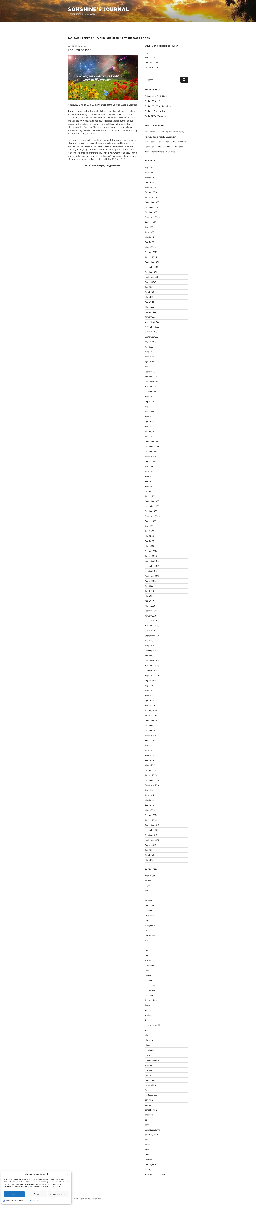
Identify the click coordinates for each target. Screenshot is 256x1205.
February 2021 (151, 491)
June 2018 (149, 646)
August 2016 (150, 680)
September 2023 (152, 337)
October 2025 (151, 212)
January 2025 (151, 257)
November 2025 (152, 207)
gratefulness (150, 965)
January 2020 (151, 556)
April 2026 (149, 182)
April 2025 (149, 242)
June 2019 (149, 591)
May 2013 (149, 860)
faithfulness (150, 930)
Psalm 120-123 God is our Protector (160, 106)
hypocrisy (149, 995)
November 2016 (152, 666)
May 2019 (149, 596)
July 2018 (149, 641)
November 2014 (152, 780)
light (147, 1020)
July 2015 (149, 745)
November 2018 (152, 626)
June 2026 (149, 172)
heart (147, 970)
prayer (147, 1055)
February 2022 (151, 431)
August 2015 (150, 740)
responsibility (150, 1085)
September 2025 (152, 217)
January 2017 (150, 656)
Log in (147, 52)
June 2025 (149, 232)
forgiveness (150, 935)
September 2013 (152, 840)
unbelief (148, 1159)
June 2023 (149, 352)
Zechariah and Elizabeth (155, 1174)
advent (148, 880)
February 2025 (151, 252)
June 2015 (149, 750)
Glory (147, 950)
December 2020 (152, 501)
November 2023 (152, 327)
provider (148, 1070)
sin (146, 1120)
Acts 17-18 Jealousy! (167, 137)
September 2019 (152, 576)
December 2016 (152, 660)
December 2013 (152, 825)
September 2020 (152, 516)
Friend (147, 940)
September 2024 (152, 277)
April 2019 (149, 601)
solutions (149, 1125)
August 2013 (150, 845)
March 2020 (150, 546)
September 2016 (152, 675)
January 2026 (151, 197)
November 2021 (152, 446)
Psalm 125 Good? (152, 101)
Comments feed (152, 62)
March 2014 (150, 810)
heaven (148, 975)
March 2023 (150, 367)
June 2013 (149, 855)
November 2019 (152, 566)
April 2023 (149, 362)
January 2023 (151, 377)
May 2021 (149, 476)
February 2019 (151, 611)
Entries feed (150, 57)
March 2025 (150, 247)
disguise (148, 920)
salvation (149, 1100)
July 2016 (149, 685)
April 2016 (149, 700)
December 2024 (152, 262)
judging (148, 1010)
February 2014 (151, 815)
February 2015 (151, 770)
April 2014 (149, 805)
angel (147, 885)
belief (147, 895)
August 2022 (150, 401)
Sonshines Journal (152, 1130)
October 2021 (151, 451)
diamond (148, 910)
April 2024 (149, 302)
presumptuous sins (153, 1060)
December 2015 (152, 720)
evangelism (150, 925)
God (146, 955)
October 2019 (151, 571)
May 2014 (149, 800)
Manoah (148, 1035)
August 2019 (150, 581)
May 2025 (149, 237)
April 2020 (149, 541)
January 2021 (150, 496)
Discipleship (150, 915)
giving (147, 945)
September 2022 (152, 396)
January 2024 (151, 317)
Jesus (147, 1005)
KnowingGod (150, 137)
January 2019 (151, 616)
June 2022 (149, 411)
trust (147, 1154)
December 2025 (152, 202)
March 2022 (150, 426)
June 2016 (149, 690)
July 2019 (149, 586)
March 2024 (150, 307)
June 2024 (149, 292)
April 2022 (149, 421)
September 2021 (152, 456)
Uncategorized (151, 1164)
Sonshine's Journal (98, 9)
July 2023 (149, 347)
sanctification (151, 1110)
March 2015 (150, 765)
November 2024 (152, 267)
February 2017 (151, 650)
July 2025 (149, 227)
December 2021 (152, 441)
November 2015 (152, 725)
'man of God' (150, 876)
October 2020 (151, 511)
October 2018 (151, 631)
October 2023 (151, 332)
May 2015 (149, 755)
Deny (36, 1194)
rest (146, 1090)
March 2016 (150, 705)
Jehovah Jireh (151, 1000)
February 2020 (151, 551)
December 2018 (152, 621)
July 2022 (149, 406)
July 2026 (149, 167)
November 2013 (152, 830)
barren (148, 890)
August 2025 (150, 222)
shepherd (149, 1115)
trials (147, 1150)
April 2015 (149, 760)
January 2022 (151, 436)
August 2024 (150, 282)
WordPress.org (151, 67)
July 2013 (149, 850)
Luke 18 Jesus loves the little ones (168, 147)
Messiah (148, 1045)
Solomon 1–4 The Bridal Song (157, 96)
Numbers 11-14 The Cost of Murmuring (167, 132)
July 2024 (149, 287)
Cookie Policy (35, 1200)
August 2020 (150, 521)
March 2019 (150, 606)
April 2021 (149, 481)
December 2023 (152, 322)
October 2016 (151, 670)
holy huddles (150, 985)
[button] (67, 1174)
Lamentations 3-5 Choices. (163, 152)
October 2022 (151, 391)
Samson (148, 1105)
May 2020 (149, 536)
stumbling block (151, 1135)
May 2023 (149, 357)
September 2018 (152, 636)
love (147, 1030)
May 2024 (149, 297)
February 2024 (151, 312)
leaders (148, 1015)
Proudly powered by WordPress (87, 1199)
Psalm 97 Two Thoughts (155, 116)
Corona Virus (150, 905)
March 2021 (150, 486)
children (148, 900)
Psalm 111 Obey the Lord (155, 111)
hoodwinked (150, 990)
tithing (147, 1145)
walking (148, 1169)
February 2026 (151, 192)
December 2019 (152, 561)
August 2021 (150, 461)
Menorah (149, 1040)
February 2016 (151, 710)
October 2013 (151, 835)
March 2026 (150, 187)
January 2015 (151, 775)
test (146, 1140)
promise (148, 1065)
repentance (150, 1080)
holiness (148, 980)
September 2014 (152, 785)
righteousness (151, 1095)
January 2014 (151, 820)
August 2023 (150, 342)
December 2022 (152, 381)
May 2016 (149, 695)
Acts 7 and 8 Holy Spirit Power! (174, 142)
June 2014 (149, 795)
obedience (149, 1050)
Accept (14, 1194)
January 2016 (151, 715)
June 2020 (149, 531)
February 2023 (151, 372)
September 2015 (152, 735)
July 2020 (149, 526)
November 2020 (152, 506)
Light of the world (152, 1025)
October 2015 (151, 730)
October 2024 (151, 272)
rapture (148, 1075)
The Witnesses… (80, 50)
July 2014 (149, 790)
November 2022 (152, 386)
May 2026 (149, 177)
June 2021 (149, 471)
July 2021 (149, 466)
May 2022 (149, 416)
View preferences (58, 1194)
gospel (148, 960)
